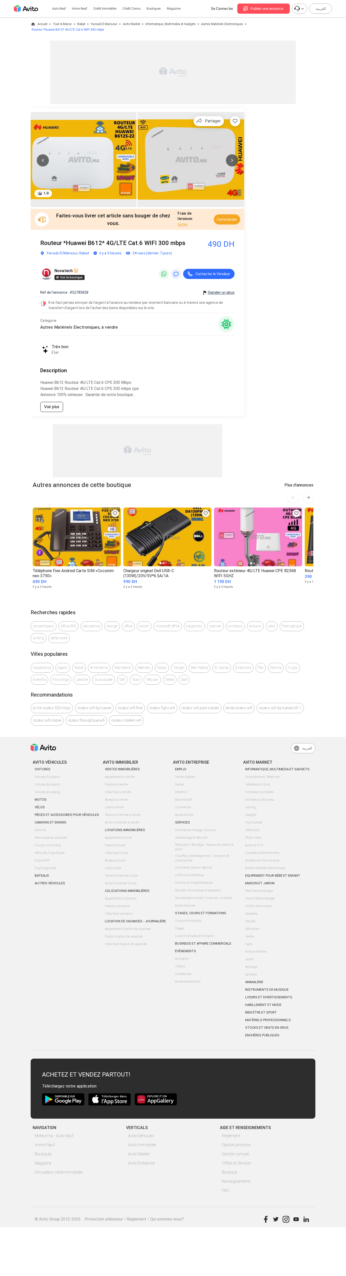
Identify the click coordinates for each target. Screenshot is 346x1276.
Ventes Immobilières (122, 769)
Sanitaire (251, 974)
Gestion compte (235, 1154)
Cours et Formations (188, 921)
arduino (255, 626)
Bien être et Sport (261, 1012)
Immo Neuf (45, 1144)
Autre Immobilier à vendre (122, 822)
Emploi (180, 769)
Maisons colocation (117, 906)
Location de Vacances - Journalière (135, 921)
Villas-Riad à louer (116, 853)
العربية (321, 9)
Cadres (179, 784)
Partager (213, 121)
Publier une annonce (267, 9)
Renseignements (236, 1181)
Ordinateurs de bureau (260, 799)
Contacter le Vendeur (213, 274)
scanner (215, 626)
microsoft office (168, 626)
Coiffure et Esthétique (189, 875)
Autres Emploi (184, 815)
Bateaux (42, 875)
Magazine (174, 8)
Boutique (229, 1172)
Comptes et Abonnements (262, 853)
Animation (182, 959)
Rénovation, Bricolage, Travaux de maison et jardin (204, 847)
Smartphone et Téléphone (262, 777)
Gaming (250, 807)
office (128, 626)
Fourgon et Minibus (48, 845)
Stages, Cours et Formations (200, 913)
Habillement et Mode (263, 1005)
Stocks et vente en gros (267, 1027)
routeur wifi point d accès (200, 708)
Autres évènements (187, 981)
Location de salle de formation (195, 936)
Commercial (183, 807)
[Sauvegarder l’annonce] (235, 121)
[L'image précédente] (43, 160)
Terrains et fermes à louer (121, 875)
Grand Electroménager (260, 898)
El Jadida (222, 668)
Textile (249, 936)
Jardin (249, 959)
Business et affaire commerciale (203, 943)
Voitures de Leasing (47, 792)
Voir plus (51, 406)
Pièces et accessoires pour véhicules (67, 815)
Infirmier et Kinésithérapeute (194, 883)
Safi (122, 680)
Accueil (42, 24)
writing (38, 638)
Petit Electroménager (259, 891)
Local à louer (113, 868)
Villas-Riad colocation (119, 913)
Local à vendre (114, 807)
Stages (179, 928)
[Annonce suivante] (308, 497)
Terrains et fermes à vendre (123, 815)
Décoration (252, 929)
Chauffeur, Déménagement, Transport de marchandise (202, 858)
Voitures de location (48, 784)
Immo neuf (79, 8)
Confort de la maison (258, 906)
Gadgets (250, 815)
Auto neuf (59, 8)
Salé (184, 680)
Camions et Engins (50, 822)
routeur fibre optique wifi (86, 720)
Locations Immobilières (125, 830)
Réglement (136, 1219)
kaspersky (194, 626)
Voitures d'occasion (47, 777)
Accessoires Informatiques (262, 860)
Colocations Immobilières (127, 891)
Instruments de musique (267, 989)
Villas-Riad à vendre (118, 792)
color (271, 626)
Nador (162, 668)
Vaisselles (251, 913)
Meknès (144, 668)
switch (144, 626)
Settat (169, 680)
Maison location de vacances (124, 936)
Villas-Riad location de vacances (126, 944)
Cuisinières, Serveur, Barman (194, 867)
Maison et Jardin (260, 883)
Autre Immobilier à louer (121, 883)
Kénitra (276, 668)
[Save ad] (115, 513)
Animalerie (254, 982)
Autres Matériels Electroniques (222, 24)
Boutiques (154, 8)
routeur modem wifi (126, 720)
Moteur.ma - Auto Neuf (54, 1135)
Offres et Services (236, 1163)
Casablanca (42, 668)
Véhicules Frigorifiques (50, 853)
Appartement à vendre (119, 777)
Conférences (183, 974)
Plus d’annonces (298, 485)
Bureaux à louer (115, 860)
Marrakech (122, 668)
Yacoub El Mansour (104, 24)
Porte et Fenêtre (255, 951)
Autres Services (185, 905)
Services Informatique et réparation (198, 890)
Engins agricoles (45, 868)
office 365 (68, 626)
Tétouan (152, 680)
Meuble (250, 921)
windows (235, 626)
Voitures (42, 769)
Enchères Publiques (262, 1035)
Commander (227, 219)
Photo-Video (253, 837)
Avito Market (131, 24)
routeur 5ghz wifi (162, 708)
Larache (81, 680)
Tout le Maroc (62, 24)
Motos (41, 799)
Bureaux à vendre (116, 799)
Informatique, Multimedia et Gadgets (170, 24)
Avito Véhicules (141, 1135)
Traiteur (180, 966)
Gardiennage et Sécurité (191, 837)
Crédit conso (132, 8)
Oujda (292, 668)
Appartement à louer (118, 837)
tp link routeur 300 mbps (52, 708)
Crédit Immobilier (105, 8)
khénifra (39, 680)
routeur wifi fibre (130, 708)
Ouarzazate (103, 680)
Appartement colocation (121, 898)
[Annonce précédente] (293, 497)
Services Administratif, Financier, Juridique (203, 898)
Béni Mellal (199, 668)
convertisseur (43, 626)
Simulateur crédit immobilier (59, 1172)
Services (182, 822)
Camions (40, 830)
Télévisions (252, 830)
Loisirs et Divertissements (268, 997)
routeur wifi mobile (47, 720)
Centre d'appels (185, 777)
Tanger (179, 668)
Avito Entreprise (141, 1163)
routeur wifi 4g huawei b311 (280, 708)
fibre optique (292, 626)
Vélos (40, 807)
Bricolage (251, 967)
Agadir (63, 668)
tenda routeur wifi (239, 708)
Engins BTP (42, 860)
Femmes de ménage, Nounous (195, 830)
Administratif (183, 799)
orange (112, 626)
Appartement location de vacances (127, 929)
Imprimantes (253, 822)
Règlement (231, 1135)
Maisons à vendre (116, 784)
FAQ (225, 1190)
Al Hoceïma (99, 668)
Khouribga (60, 680)
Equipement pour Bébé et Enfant (272, 875)
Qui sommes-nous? (167, 1219)
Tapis (248, 944)
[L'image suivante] (232, 160)
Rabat (81, 24)
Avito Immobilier (142, 1144)
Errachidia (243, 668)
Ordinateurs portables (259, 792)
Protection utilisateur (104, 1219)
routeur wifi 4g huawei (94, 708)
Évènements (185, 951)
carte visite (59, 638)
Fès (261, 668)
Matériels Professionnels (268, 1020)
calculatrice (91, 626)
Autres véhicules (50, 883)
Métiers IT (181, 792)
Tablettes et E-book (257, 784)
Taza (135, 680)
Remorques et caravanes (51, 837)
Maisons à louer (115, 845)
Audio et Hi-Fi (254, 845)
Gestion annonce (236, 1144)
